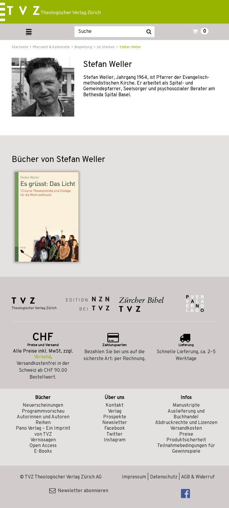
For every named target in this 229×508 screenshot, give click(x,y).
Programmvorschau (43, 411)
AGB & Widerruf (198, 477)
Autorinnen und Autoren (43, 417)
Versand (42, 357)
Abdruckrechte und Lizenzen (186, 423)
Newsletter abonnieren (81, 491)
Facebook (114, 429)
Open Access (43, 446)
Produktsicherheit (186, 440)
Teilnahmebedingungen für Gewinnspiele (186, 449)
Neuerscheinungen (43, 405)
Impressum (134, 477)
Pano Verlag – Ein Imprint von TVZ (43, 431)
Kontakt (114, 405)
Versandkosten (186, 429)
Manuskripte (186, 405)
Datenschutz (163, 477)
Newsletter (114, 423)
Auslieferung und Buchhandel (186, 414)
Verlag (114, 411)
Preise (186, 434)
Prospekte (114, 417)
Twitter (114, 434)
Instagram (115, 440)
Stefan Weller (130, 47)
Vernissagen (43, 440)
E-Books (43, 452)
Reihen (43, 423)
